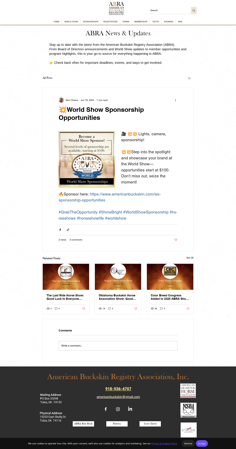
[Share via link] (68, 229)
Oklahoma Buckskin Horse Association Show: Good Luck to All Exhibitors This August (117, 297)
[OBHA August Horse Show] (118, 277)
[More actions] (175, 100)
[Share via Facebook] (60, 229)
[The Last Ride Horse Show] (66, 277)
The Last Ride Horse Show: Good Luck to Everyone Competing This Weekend (65, 297)
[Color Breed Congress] (170, 277)
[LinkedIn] (130, 409)
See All (189, 257)
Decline (188, 443)
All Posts (47, 78)
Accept (201, 443)
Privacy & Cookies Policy (164, 443)
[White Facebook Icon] (105, 409)
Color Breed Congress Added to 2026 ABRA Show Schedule (169, 297)
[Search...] (194, 10)
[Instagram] (117, 409)
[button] (189, 78)
